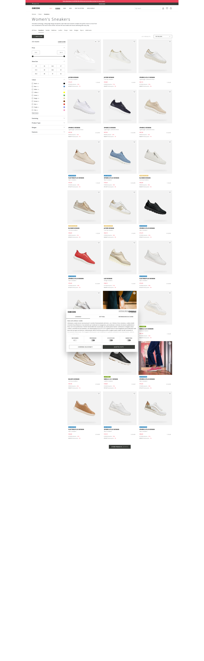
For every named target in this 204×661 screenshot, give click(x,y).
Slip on (82, 30)
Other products (119, 447)
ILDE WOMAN (108, 278)
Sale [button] (50, 8)
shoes (40, 14)
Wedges (76, 30)
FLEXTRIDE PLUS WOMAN (76, 178)
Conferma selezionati (85, 347)
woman (34, 14)
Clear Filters (62, 41)
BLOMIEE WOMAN (145, 178)
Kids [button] (70, 8)
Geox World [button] (91, 8)
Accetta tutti (119, 347)
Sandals (48, 30)
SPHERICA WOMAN (74, 128)
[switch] (93, 340)
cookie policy (75, 334)
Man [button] (64, 8)
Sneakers (41, 30)
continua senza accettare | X (127, 311)
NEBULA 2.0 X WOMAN (146, 329)
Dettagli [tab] (102, 316)
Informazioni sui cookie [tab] (126, 316)
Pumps (66, 30)
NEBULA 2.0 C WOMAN (111, 379)
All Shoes (34, 30)
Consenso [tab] (78, 316)
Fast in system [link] (79, 8)
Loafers (60, 30)
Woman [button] (57, 8)
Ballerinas (53, 30)
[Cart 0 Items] (170, 9)
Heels (70, 30)
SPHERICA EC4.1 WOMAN (147, 77)
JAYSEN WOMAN (73, 77)
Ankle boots (88, 30)
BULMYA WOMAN (73, 379)
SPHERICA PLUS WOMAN (111, 178)
